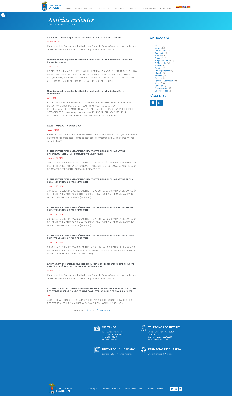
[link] (3, 15)
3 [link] (90, 310)
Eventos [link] (158, 68)
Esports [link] (158, 65)
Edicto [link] (158, 55)
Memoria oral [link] (149, 8)
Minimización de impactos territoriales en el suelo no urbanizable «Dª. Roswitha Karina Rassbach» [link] (89, 61)
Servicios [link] (119, 8)
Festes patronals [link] (162, 70)
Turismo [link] (132, 8)
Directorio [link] (165, 8)
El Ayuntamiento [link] (83, 8)
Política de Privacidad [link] (111, 389)
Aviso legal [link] (92, 389)
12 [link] (97, 310)
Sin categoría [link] (161, 88)
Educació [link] (159, 58)
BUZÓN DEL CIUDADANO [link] (118, 349)
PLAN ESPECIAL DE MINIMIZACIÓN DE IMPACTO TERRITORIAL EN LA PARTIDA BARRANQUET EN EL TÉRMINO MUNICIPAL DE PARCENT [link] (86, 152)
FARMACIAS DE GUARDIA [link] (164, 349)
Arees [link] (157, 45)
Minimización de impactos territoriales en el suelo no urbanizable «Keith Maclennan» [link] (85, 92)
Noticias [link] (158, 75)
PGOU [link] (157, 83)
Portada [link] (51, 24)
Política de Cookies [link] (155, 389)
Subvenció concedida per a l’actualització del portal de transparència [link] (84, 37)
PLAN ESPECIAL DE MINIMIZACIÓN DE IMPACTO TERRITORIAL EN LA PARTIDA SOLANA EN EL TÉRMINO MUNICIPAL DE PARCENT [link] (90, 209)
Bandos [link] (158, 48)
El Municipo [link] (103, 8)
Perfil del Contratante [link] (165, 81)
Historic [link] (158, 73)
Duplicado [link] (159, 53)
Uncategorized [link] (161, 91)
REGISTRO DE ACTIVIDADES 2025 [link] (64, 125)
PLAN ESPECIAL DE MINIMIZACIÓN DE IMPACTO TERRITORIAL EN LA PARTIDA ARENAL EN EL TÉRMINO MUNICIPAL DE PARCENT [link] (90, 180)
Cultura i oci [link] (160, 50)
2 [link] (87, 310)
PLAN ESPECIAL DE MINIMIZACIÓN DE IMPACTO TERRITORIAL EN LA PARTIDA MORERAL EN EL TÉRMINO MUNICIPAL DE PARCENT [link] (91, 237)
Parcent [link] (158, 78)
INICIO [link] (68, 8)
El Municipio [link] (160, 63)
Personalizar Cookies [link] (133, 389)
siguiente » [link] (105, 310)
